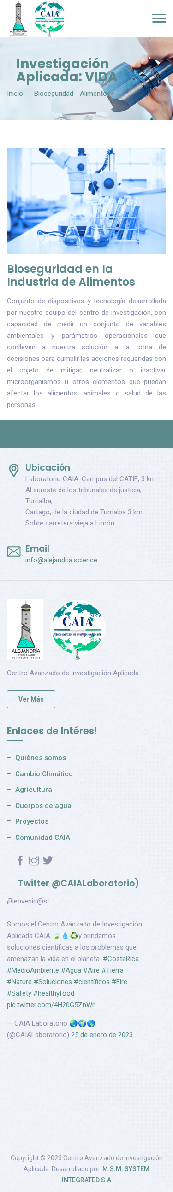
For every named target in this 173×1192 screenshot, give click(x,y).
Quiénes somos (40, 758)
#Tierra (112, 970)
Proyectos (31, 821)
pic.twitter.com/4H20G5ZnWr (51, 1005)
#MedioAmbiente (33, 970)
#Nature (19, 982)
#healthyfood (53, 993)
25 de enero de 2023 (102, 1035)
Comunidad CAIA (42, 837)
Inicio (15, 93)
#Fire (119, 982)
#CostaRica (121, 959)
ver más (31, 699)
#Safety (19, 993)
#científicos (92, 982)
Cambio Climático (44, 774)
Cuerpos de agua (43, 806)
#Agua (71, 970)
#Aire (91, 970)
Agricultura (33, 789)
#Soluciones (53, 982)
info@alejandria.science (61, 560)
